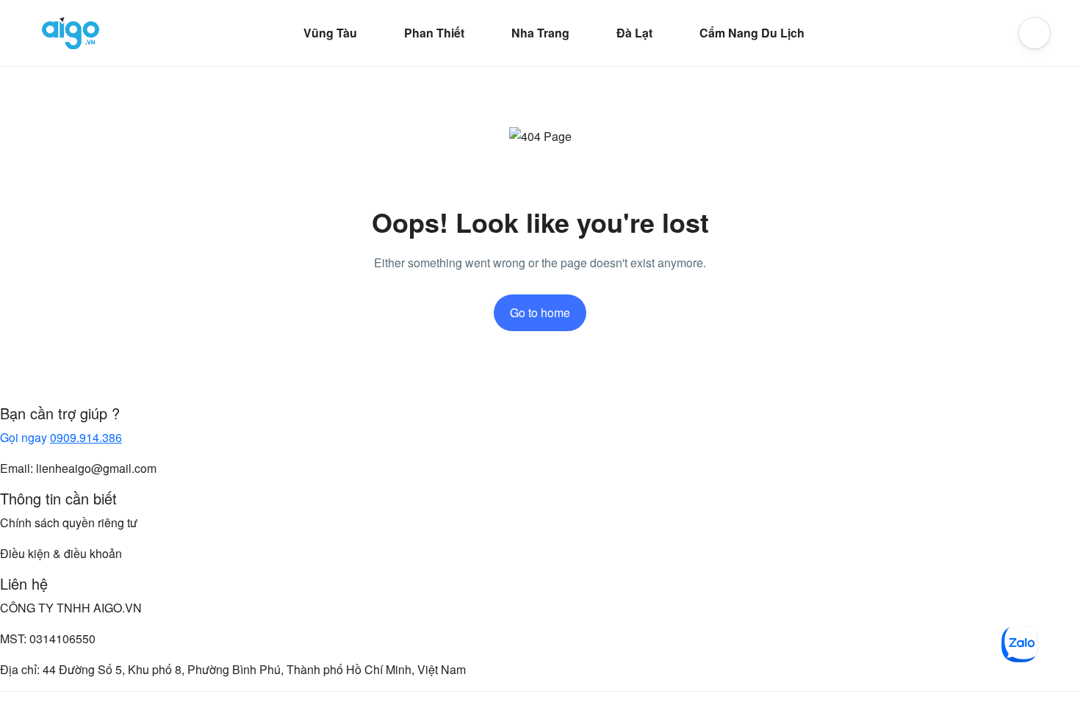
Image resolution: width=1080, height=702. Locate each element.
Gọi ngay (61, 437)
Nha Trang (540, 32)
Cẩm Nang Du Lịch (751, 32)
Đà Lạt (634, 32)
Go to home (540, 312)
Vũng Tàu (330, 32)
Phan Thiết (434, 32)
